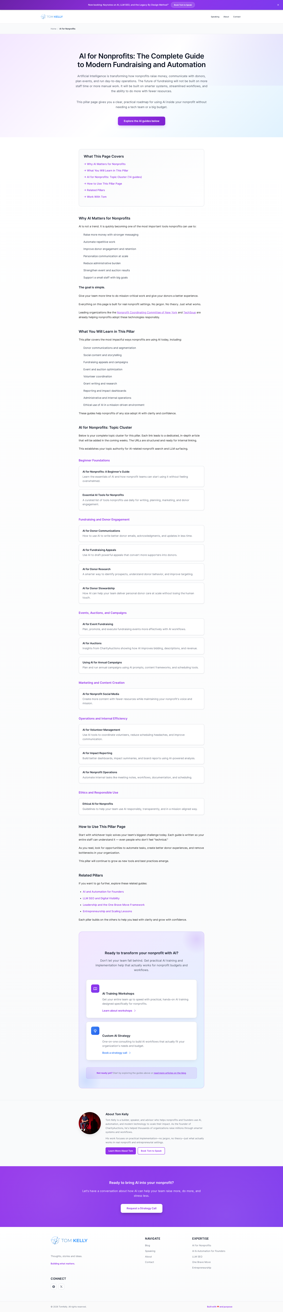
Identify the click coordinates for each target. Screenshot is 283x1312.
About (226, 16)
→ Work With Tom (95, 196)
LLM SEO (197, 1256)
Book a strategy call (114, 1052)
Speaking (215, 16)
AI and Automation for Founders (103, 891)
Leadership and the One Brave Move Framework (114, 904)
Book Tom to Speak (183, 5)
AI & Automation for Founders (208, 1250)
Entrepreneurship (201, 1267)
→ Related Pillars (94, 190)
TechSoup (189, 312)
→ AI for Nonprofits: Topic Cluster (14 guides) (113, 177)
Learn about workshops (117, 1010)
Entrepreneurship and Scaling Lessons (107, 911)
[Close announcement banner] (278, 5)
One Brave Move (201, 1262)
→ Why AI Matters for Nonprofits (105, 164)
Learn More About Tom (120, 1150)
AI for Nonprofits (201, 1245)
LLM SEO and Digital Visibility (101, 898)
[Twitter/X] (61, 1287)
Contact (237, 16)
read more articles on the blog (170, 1073)
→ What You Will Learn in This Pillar (106, 170)
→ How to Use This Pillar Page (103, 183)
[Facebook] (54, 1287)
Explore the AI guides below (141, 121)
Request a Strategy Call (142, 1208)
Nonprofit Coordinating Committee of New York (147, 312)
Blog (147, 1245)
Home (53, 28)
